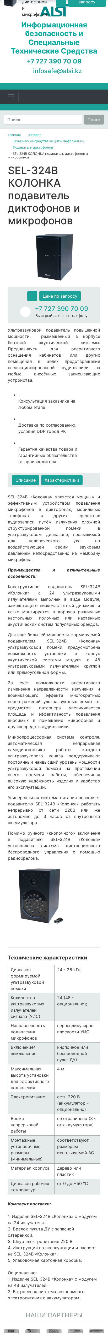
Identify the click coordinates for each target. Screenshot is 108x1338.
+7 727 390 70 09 (61, 309)
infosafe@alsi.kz (57, 71)
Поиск (94, 119)
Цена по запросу (60, 296)
